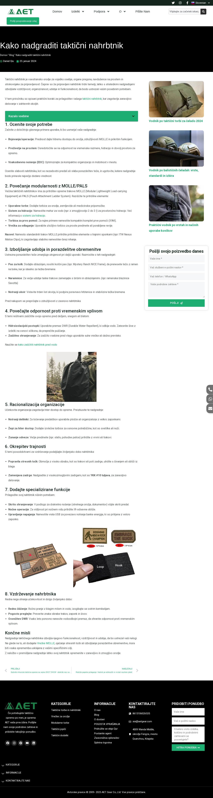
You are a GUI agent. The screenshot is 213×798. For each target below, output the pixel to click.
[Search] (203, 11)
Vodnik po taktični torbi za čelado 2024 (176, 121)
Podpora (99, 11)
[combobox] (185, 11)
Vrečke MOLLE (46, 643)
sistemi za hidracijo (33, 215)
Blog (11, 55)
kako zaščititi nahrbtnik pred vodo (37, 344)
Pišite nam (142, 11)
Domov (57, 11)
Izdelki (75, 11)
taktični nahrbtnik (92, 98)
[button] (133, 116)
